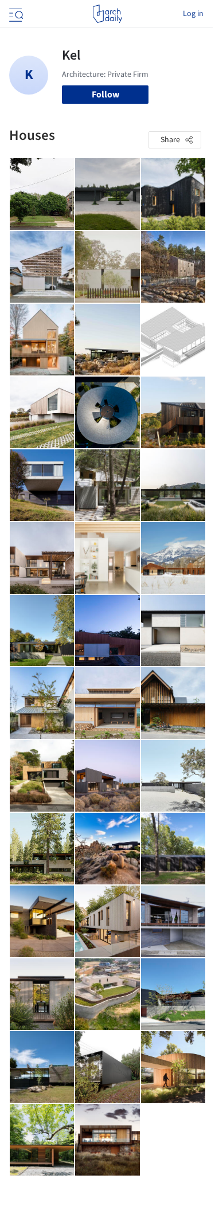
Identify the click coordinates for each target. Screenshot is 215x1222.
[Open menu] (15, 14)
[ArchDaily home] (107, 14)
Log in (193, 14)
